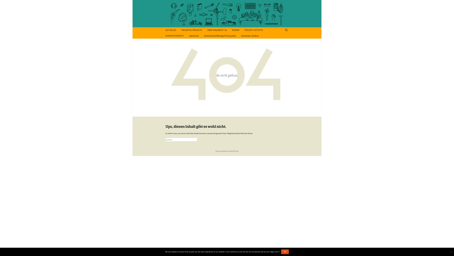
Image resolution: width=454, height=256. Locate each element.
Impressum (194, 35)
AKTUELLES (171, 30)
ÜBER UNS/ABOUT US (217, 30)
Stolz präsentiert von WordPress (227, 151)
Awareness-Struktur (250, 35)
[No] (451, 252)
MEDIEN (235, 30)
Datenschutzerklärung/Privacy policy (220, 35)
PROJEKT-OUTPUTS (253, 30)
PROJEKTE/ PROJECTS (191, 30)
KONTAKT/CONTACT (175, 35)
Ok (285, 252)
